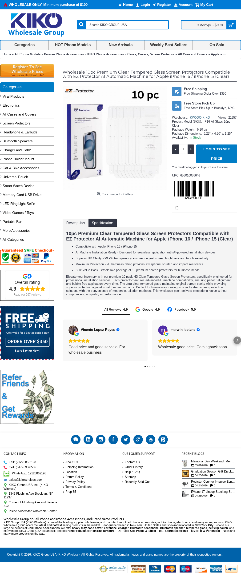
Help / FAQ (132, 472)
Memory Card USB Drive (22, 195)
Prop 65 (70, 491)
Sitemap (130, 477)
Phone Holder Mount (18, 159)
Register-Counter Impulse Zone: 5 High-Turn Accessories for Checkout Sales (213, 481)
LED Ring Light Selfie (19, 204)
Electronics (11, 105)
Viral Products (13, 96)
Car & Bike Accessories (21, 168)
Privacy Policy (75, 482)
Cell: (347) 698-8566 (22, 467)
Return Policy (74, 477)
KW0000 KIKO (200, 117)
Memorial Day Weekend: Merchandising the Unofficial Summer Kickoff (213, 461)
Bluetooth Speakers (18, 141)
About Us (71, 462)
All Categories (13, 239)
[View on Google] (73, 330)
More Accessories (17, 230)
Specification (102, 223)
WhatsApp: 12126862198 (29, 473)
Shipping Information (79, 467)
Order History (134, 467)
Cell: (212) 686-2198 (22, 462)
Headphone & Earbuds (20, 132)
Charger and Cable (17, 150)
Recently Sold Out (137, 482)
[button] (62, 340)
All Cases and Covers (19, 114)
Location (71, 472)
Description (75, 223)
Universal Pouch (15, 177)
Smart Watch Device (18, 186)
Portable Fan (12, 222)
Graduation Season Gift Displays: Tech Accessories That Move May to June (213, 471)
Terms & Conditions (78, 487)
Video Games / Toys (18, 213)
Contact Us (132, 462)
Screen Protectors (17, 123)
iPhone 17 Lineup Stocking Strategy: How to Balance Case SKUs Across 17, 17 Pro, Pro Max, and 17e (213, 491)
